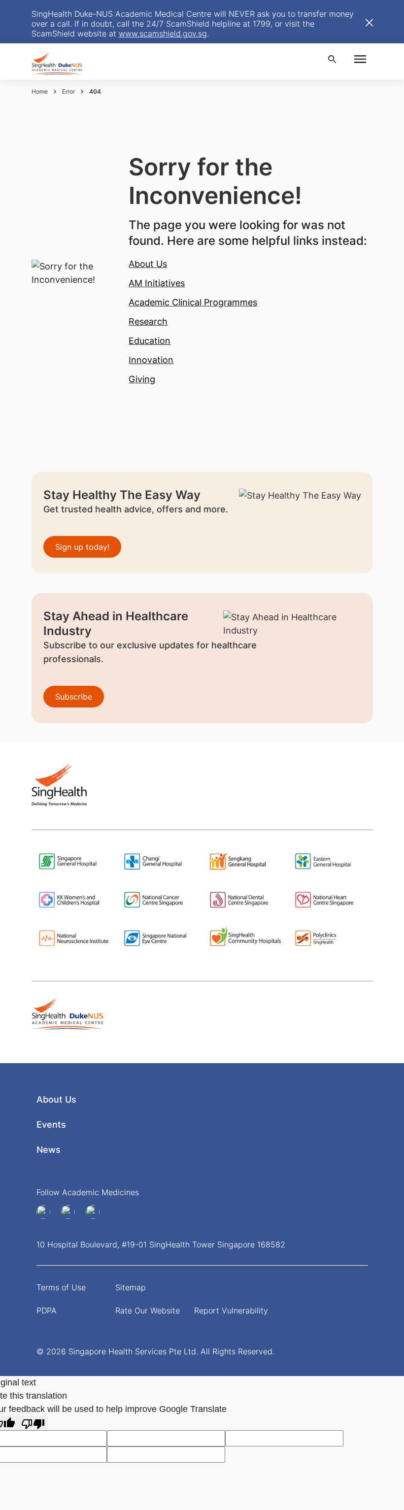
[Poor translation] (33, 1423)
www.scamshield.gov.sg (163, 33)
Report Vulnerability (231, 1310)
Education (149, 341)
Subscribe (73, 697)
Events (51, 1124)
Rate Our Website (147, 1310)
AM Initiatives (157, 283)
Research (148, 321)
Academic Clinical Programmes (193, 302)
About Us (148, 264)
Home (40, 91)
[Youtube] (71, 1212)
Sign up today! (82, 547)
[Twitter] (96, 1212)
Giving (142, 379)
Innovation (151, 360)
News (48, 1149)
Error (68, 91)
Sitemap (130, 1287)
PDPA (46, 1310)
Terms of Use (61, 1287)
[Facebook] (46, 1212)
